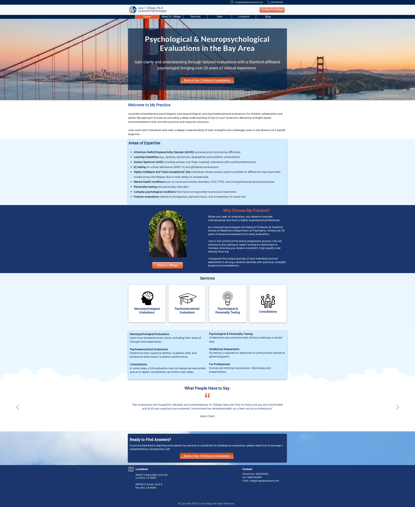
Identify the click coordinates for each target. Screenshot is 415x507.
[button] (195, 17)
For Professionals (219, 364)
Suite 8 (158, 484)
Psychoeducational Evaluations (149, 349)
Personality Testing (227, 312)
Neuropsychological (147, 308)
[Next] (397, 407)
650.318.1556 (262, 474)
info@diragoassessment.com (249, 2)
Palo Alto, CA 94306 (145, 488)
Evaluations (146, 312)
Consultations (268, 311)
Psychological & (228, 308)
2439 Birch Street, (145, 484)
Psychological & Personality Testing (231, 334)
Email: (246, 481)
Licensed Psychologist (152, 11)
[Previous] (17, 407)
